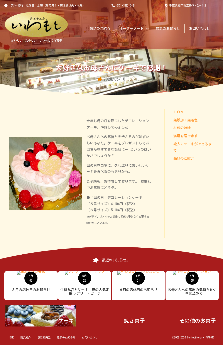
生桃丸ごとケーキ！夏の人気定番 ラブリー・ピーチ (84, 291)
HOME (11, 337)
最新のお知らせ (168, 28)
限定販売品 (44, 337)
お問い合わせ (199, 28)
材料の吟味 (182, 128)
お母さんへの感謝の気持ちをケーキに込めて (192, 291)
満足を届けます (185, 136)
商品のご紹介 (100, 28)
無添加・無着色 (185, 120)
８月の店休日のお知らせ (31, 289)
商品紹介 (25, 337)
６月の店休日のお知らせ (138, 289)
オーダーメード (131, 28)
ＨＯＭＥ (180, 112)
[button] (147, 28)
